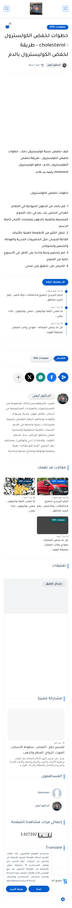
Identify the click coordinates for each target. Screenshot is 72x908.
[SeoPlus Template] (65, 881)
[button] (51, 377)
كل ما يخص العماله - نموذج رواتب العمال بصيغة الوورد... (37, 330)
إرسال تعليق (54, 584)
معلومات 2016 (58, 27)
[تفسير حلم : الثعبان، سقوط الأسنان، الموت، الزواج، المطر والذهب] (36, 724)
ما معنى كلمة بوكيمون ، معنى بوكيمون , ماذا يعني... (35, 314)
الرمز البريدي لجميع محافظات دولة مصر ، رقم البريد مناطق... (35, 298)
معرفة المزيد (16, 889)
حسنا (39, 889)
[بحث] (6, 8)
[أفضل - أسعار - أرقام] (36, 8)
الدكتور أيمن (54, 65)
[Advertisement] (36, 113)
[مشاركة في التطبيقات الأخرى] (18, 377)
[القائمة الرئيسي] (65, 8)
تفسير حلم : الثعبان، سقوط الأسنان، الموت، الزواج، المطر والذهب (37, 750)
